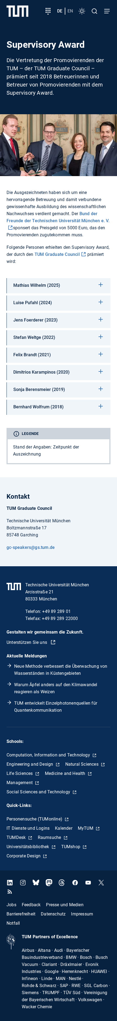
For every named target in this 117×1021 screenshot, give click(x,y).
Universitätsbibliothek (28, 846)
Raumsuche (50, 837)
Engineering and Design (30, 764)
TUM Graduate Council (57, 254)
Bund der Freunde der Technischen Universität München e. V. (58, 217)
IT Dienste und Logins (28, 828)
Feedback (31, 904)
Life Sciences (20, 773)
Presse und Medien (64, 904)
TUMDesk (17, 837)
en (70, 11)
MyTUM (86, 828)
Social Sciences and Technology (39, 791)
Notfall (13, 922)
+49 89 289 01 (56, 611)
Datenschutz (53, 913)
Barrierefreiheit (21, 913)
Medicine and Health (66, 773)
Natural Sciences (82, 764)
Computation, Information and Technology (49, 755)
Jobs (11, 904)
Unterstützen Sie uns (27, 642)
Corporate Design (24, 855)
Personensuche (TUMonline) (35, 819)
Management (20, 782)
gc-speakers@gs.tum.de (31, 547)
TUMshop (71, 846)
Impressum (82, 913)
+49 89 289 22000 (60, 618)
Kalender (63, 828)
